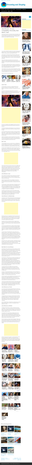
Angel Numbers (12, 9)
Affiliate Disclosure (3, 0)
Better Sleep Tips (4, 11)
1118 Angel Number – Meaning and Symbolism (11, 444)
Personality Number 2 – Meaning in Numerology (11, 454)
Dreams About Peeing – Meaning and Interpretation (4, 444)
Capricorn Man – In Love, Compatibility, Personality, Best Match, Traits (17, 459)
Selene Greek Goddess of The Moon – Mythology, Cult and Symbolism (4, 434)
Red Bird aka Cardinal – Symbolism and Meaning (17, 444)
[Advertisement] (11, 14)
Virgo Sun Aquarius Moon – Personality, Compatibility (3, 455)
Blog (11, 11)
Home (3, 9)
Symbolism (24, 9)
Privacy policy (8, 0)
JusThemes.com (17, 463)
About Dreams (7, 9)
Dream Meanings (18, 9)
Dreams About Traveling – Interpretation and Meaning (17, 433)
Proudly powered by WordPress (5, 463)
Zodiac (9, 11)
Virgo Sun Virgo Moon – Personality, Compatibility (11, 433)
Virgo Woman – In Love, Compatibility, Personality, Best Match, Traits (5, 459)
